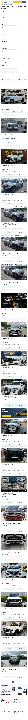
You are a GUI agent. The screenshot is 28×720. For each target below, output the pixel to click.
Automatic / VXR (19, 111)
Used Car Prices (10, 69)
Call (21, 115)
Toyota (9, 111)
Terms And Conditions (18, 703)
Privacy (15, 705)
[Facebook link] (14, 702)
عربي (11, 1)
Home (15, 701)
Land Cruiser (13, 111)
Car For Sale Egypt (4, 708)
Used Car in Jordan (17, 710)
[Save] (25, 91)
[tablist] (14, 76)
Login (24, 1)
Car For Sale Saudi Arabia (5, 711)
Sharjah (4, 140)
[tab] (3, 76)
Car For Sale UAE (4, 710)
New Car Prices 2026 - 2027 (10, 72)
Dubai (4, 614)
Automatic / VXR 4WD (20, 402)
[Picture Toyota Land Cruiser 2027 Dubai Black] (14, 300)
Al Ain (4, 499)
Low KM (8, 142)
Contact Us (16, 702)
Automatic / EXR (18, 140)
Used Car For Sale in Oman (19, 712)
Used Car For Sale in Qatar (19, 711)
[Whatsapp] (9, 115)
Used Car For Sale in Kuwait (19, 708)
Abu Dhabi (5, 111)
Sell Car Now (7, 415)
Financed (3, 142)
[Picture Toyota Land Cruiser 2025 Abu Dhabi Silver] (14, 214)
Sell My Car (18, 1)
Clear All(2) (19, 11)
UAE (8, 702)
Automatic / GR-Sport (20, 643)
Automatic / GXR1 (18, 614)
